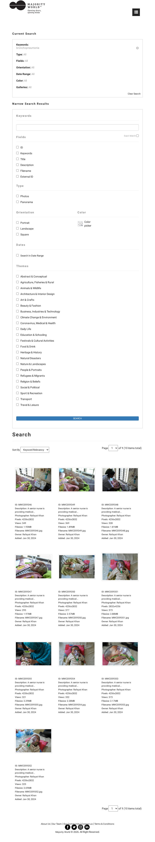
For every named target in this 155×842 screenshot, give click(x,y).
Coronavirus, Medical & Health (38, 323)
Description (27, 164)
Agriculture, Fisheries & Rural (37, 282)
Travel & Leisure (29, 404)
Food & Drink (27, 346)
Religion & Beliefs (30, 381)
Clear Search (134, 93)
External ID (26, 176)
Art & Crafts (27, 299)
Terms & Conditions (104, 824)
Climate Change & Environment (38, 317)
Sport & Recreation (31, 393)
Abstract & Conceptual (33, 276)
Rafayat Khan (29, 534)
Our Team (57, 824)
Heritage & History (31, 352)
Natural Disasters (30, 358)
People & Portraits (31, 369)
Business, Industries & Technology (40, 311)
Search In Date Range (32, 255)
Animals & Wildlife (30, 288)
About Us (45, 824)
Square (24, 234)
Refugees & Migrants (32, 375)
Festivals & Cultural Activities (37, 340)
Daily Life (25, 329)
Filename (25, 170)
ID (21, 147)
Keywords (26, 153)
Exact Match (130, 136)
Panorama (26, 202)
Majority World (62, 832)
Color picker (87, 223)
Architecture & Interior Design (37, 293)
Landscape (26, 228)
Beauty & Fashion (30, 305)
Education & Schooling (33, 334)
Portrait (24, 222)
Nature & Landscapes (33, 364)
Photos (24, 196)
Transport (26, 399)
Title (22, 159)
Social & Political (30, 387)
